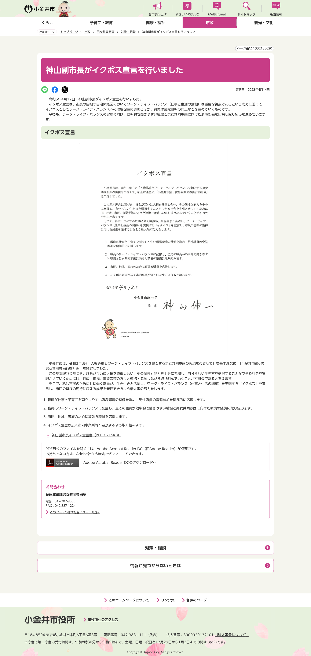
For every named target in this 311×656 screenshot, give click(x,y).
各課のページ (196, 600)
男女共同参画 (105, 31)
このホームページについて (129, 600)
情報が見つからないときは (155, 565)
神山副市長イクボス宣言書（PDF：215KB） (86, 435)
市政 (209, 23)
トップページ (69, 31)
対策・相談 (128, 31)
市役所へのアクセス (103, 619)
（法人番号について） (232, 635)
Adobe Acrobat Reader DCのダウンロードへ (119, 462)
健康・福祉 (155, 23)
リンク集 (168, 600)
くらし (47, 23)
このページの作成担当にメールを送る (75, 512)
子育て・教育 (101, 23)
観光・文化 (263, 23)
